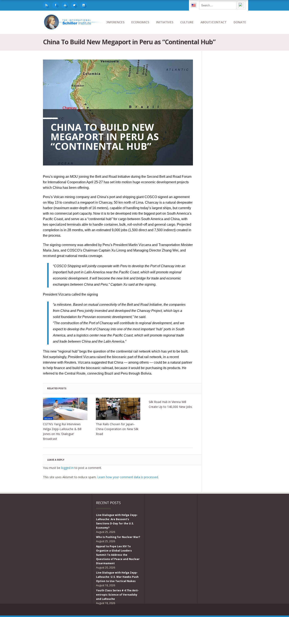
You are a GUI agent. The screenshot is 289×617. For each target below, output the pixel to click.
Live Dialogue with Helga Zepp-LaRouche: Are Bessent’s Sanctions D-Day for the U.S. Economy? (117, 521)
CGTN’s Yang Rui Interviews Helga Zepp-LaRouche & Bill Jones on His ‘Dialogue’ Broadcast (62, 431)
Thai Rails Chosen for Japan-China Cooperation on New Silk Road (117, 429)
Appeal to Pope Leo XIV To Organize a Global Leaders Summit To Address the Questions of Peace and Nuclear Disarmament (118, 555)
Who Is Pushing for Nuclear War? (118, 537)
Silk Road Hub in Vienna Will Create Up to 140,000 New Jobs (170, 404)
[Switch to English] (194, 5)
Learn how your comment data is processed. (128, 477)
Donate (240, 22)
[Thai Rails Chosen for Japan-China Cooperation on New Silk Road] (118, 409)
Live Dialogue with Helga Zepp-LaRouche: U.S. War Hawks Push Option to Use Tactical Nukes (117, 577)
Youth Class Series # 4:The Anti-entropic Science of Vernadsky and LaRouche (117, 595)
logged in (67, 468)
